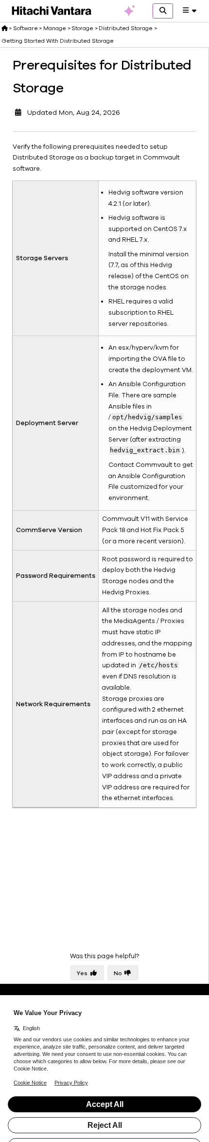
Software (25, 28)
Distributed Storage (126, 28)
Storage (82, 28)
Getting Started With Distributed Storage (57, 41)
